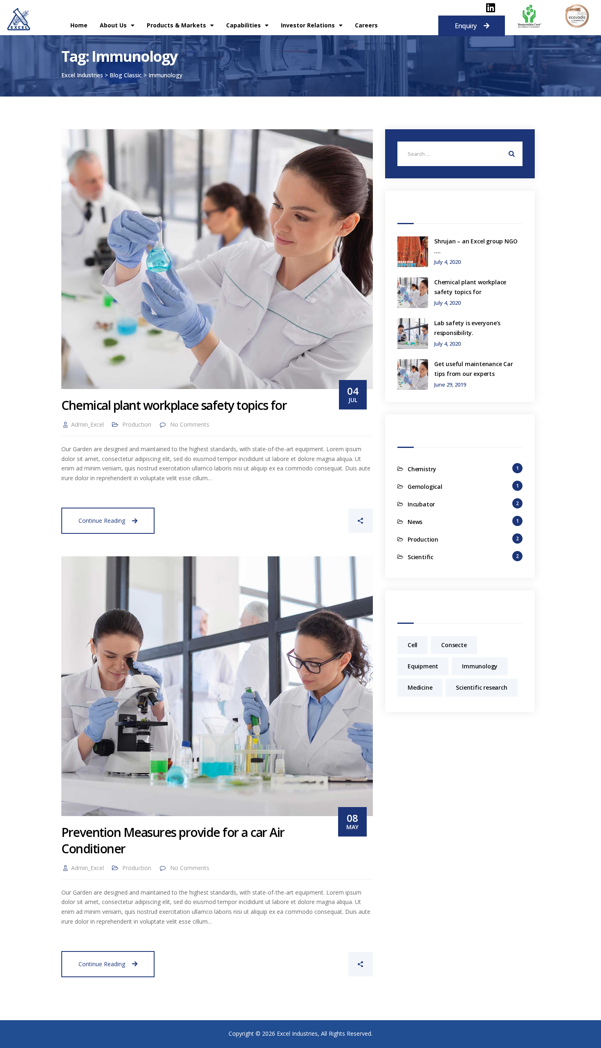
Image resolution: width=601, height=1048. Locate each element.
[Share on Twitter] (299, 520)
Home (78, 25)
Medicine (420, 687)
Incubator (421, 504)
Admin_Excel (87, 424)
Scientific (420, 557)
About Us (113, 25)
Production (136, 424)
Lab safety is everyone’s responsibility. (467, 328)
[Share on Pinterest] (326, 520)
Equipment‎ (423, 666)
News (415, 522)
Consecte (453, 645)
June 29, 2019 (450, 384)
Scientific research (481, 687)
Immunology (480, 666)
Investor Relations (308, 25)
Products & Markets (176, 25)
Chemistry (422, 469)
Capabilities (243, 25)
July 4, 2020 (447, 262)
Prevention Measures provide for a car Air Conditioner (173, 840)
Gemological (425, 486)
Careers (366, 25)
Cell (412, 645)
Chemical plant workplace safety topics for (174, 405)
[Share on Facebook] (272, 520)
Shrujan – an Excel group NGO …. (475, 246)
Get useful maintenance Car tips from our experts (473, 369)
